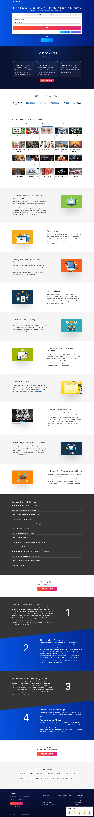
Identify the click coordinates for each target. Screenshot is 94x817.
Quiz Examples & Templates (25, 778)
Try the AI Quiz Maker (47, 40)
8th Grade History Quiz (33, 149)
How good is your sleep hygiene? (33, 177)
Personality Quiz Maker (71, 773)
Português (31, 811)
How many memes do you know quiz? (19, 150)
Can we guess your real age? (47, 135)
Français (25, 811)
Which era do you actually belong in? (75, 163)
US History (75, 176)
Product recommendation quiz (64, 800)
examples (30, 124)
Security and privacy (79, 800)
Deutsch (16, 811)
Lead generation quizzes (63, 797)
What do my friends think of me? (61, 150)
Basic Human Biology (19, 176)
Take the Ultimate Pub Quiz (61, 163)
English (11, 811)
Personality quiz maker (47, 797)
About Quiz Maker (79, 797)
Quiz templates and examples (48, 804)
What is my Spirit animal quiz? (61, 136)
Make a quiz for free (16, 803)
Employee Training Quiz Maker (68, 778)
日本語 (48, 811)
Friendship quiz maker (46, 802)
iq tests (49, 644)
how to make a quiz (47, 126)
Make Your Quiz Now (47, 80)
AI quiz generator (45, 795)
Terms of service (78, 802)
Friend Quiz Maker (49, 773)
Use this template (17, 424)
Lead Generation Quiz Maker (35, 773)
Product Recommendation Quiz (52, 778)
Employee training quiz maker (64, 795)
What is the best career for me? (19, 163)
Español (21, 811)
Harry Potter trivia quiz (75, 135)
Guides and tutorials (79, 795)
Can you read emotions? (47, 149)
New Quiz (16, 31)
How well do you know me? (19, 135)
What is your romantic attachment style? (75, 150)
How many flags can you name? (32, 136)
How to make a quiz (21, 773)
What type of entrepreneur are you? (33, 163)
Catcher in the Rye (47, 176)
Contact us (77, 804)
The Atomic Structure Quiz (61, 176)
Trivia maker (44, 800)
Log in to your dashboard (15, 806)
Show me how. (38, 391)
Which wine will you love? (47, 163)
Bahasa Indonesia (42, 811)
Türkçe (36, 811)
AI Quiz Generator (38, 778)
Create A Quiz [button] (47, 589)
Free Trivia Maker (59, 773)
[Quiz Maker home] (16, 2)
